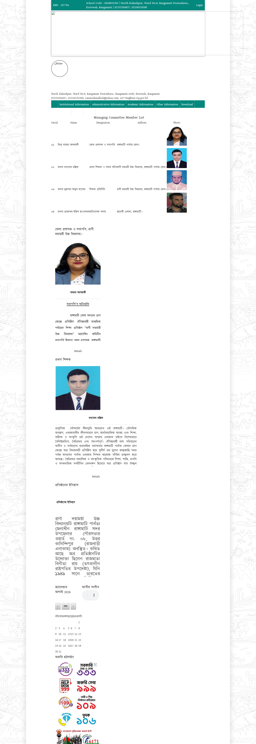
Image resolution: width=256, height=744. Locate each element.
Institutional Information (74, 105)
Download (187, 105)
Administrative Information (108, 105)
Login (199, 5)
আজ (65, 606)
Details (78, 351)
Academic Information (140, 105)
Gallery (77, 112)
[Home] (128, 68)
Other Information (167, 105)
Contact (89, 112)
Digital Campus (61, 112)
